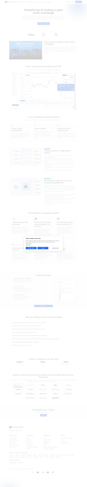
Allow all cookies (31, 248)
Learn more (28, 244)
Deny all (43, 248)
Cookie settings (55, 248)
